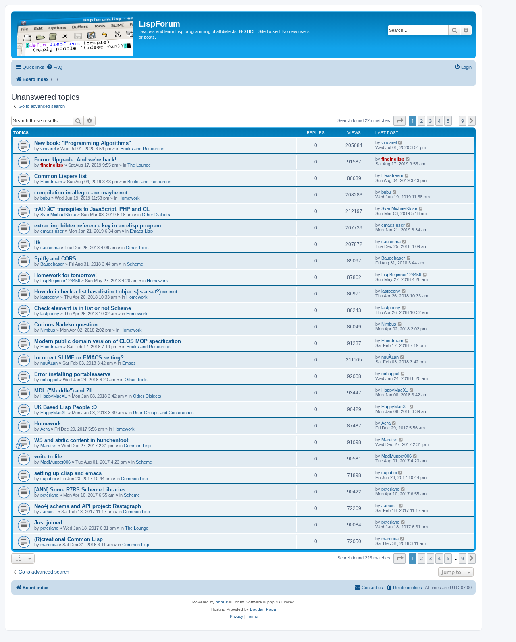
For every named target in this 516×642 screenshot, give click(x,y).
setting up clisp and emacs (68, 473)
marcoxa (49, 544)
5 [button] (448, 120)
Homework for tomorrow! (65, 275)
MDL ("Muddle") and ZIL (64, 391)
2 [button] (421, 120)
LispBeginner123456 (60, 280)
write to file (48, 457)
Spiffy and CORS (55, 259)
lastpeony (49, 297)
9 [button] (462, 120)
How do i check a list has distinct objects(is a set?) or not (105, 292)
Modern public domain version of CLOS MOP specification (107, 341)
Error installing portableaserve (72, 374)
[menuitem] (54, 67)
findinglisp (51, 165)
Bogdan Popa (263, 609)
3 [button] (430, 120)
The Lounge (139, 165)
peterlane (49, 495)
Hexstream (51, 181)
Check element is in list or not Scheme (82, 308)
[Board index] (76, 34)
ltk (37, 242)
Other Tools (137, 247)
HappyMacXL (53, 396)
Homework (129, 198)
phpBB (222, 602)
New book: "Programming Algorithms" (82, 143)
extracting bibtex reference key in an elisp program (97, 226)
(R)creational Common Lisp (68, 539)
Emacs (129, 363)
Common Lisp (137, 445)
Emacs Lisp (141, 231)
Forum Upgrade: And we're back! (75, 160)
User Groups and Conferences (163, 412)
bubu (45, 198)
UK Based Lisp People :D (65, 407)
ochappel (49, 379)
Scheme (135, 264)
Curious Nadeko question (66, 325)
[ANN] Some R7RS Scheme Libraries (79, 490)
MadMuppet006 (55, 462)
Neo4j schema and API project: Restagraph (87, 506)
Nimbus (47, 330)
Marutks (48, 445)
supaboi (48, 478)
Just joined (48, 523)
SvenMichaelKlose (58, 214)
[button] (399, 121)
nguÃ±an (49, 363)
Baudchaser (52, 264)
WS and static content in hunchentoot (81, 440)
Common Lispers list (60, 176)
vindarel (48, 148)
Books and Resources (142, 148)
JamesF (48, 511)
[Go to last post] (400, 142)
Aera (45, 429)
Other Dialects (156, 214)
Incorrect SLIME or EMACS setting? (79, 358)
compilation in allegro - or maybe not (80, 193)
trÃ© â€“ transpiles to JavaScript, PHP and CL (92, 209)
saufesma (50, 247)
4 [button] (439, 120)
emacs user (52, 231)
